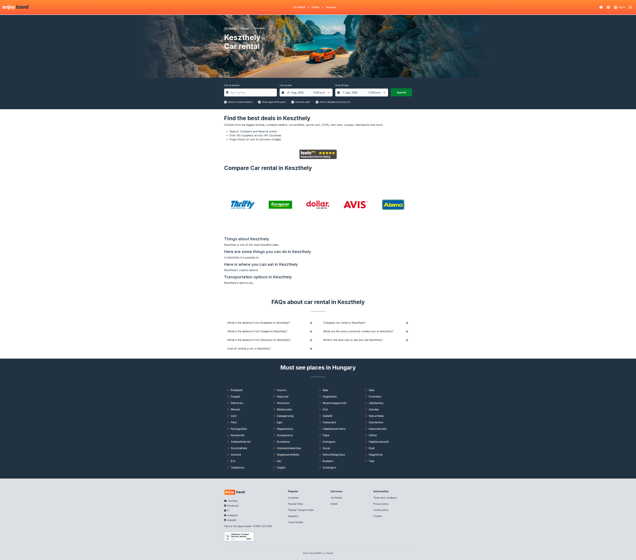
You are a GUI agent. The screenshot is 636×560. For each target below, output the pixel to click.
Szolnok (236, 454)
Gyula (326, 448)
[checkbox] (225, 102)
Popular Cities (295, 503)
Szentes (374, 409)
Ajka (371, 390)
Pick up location (232, 85)
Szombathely (239, 448)
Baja (325, 390)
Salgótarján (330, 396)
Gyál (371, 448)
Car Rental (299, 7)
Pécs (234, 422)
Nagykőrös (376, 454)
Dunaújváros (285, 435)
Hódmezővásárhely (289, 448)
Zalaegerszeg (285, 416)
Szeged (235, 396)
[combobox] (252, 92)
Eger (280, 422)
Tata (371, 461)
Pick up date (286, 85)
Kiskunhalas (376, 416)
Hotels (315, 7)
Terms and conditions (385, 497)
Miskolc (235, 409)
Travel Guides (295, 522)
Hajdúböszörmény (334, 428)
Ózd (325, 409)
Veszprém (283, 403)
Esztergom (329, 467)
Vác (279, 461)
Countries (293, 497)
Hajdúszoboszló (379, 441)
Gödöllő (327, 416)
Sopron (281, 390)
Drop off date (341, 85)
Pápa (326, 435)
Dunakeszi (283, 441)
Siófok (373, 435)
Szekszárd (329, 422)
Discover (331, 7)
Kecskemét (237, 435)
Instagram (232, 515)
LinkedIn (231, 520)
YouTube (232, 500)
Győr (234, 416)
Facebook (232, 505)
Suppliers (293, 516)
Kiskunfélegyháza (334, 454)
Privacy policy (381, 503)
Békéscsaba (284, 409)
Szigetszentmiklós (288, 454)
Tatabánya (237, 467)
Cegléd (281, 467)
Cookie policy (381, 510)
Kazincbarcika (377, 428)
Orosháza (375, 396)
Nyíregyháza (239, 428)
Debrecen (237, 403)
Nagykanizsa (285, 428)
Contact (377, 516)
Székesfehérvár (241, 441)
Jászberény (376, 403)
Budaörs (328, 461)
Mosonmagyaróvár (335, 403)
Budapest (236, 390)
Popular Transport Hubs (301, 510)
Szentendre (376, 422)
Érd (233, 461)
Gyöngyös (329, 441)
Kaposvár (283, 396)
